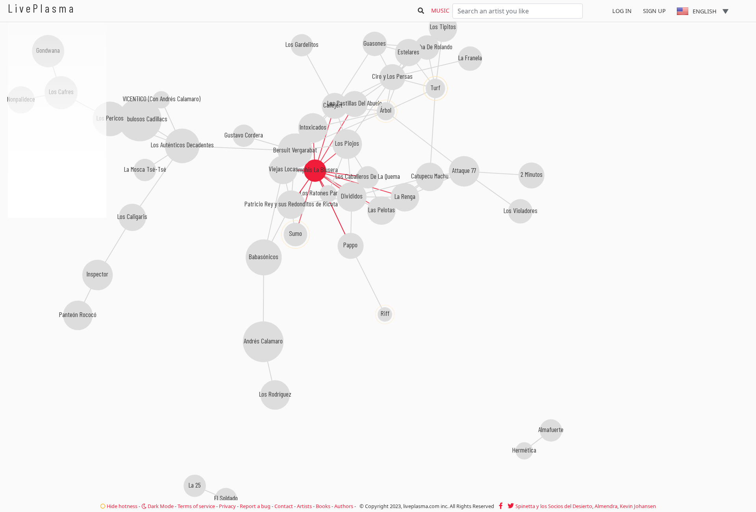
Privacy (227, 506)
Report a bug (255, 506)
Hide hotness (121, 506)
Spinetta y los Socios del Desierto (553, 506)
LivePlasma (42, 8)
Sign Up (654, 11)
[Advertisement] (57, 260)
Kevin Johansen (638, 506)
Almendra (606, 506)
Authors (343, 506)
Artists (304, 506)
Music (440, 10)
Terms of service (196, 506)
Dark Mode (160, 506)
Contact (283, 506)
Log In (622, 11)
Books (323, 506)
